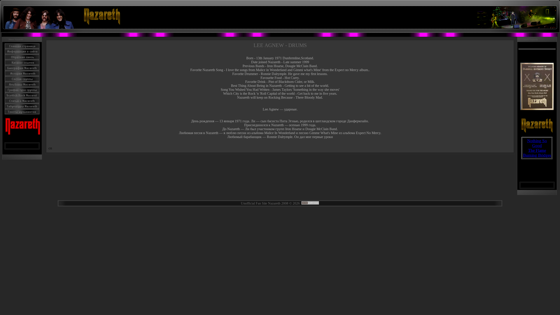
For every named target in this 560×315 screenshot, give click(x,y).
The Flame (537, 150)
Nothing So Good (537, 143)
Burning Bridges (537, 155)
